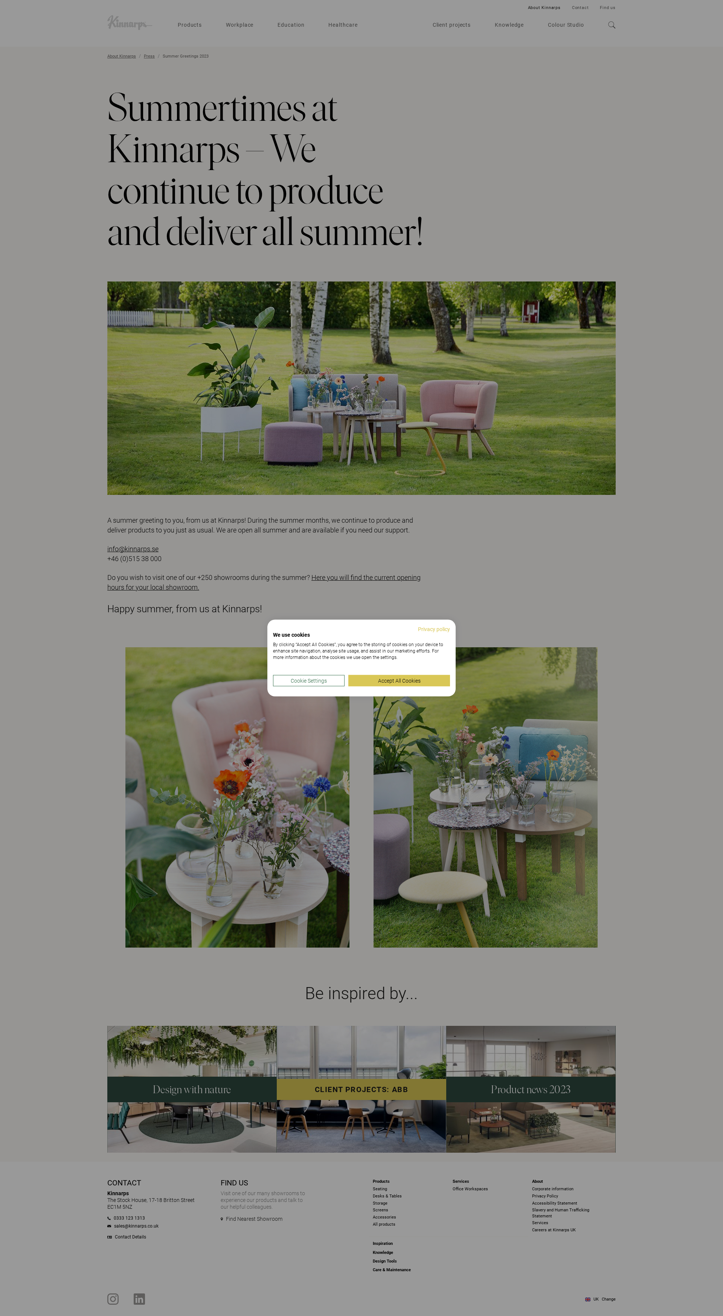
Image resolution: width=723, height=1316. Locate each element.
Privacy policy (434, 629)
